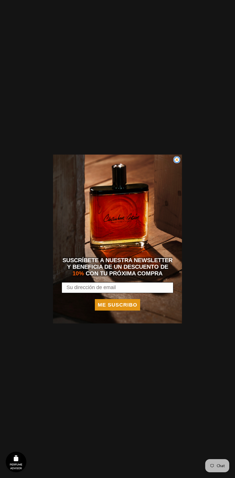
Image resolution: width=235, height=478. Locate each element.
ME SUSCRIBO (117, 305)
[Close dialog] (177, 160)
